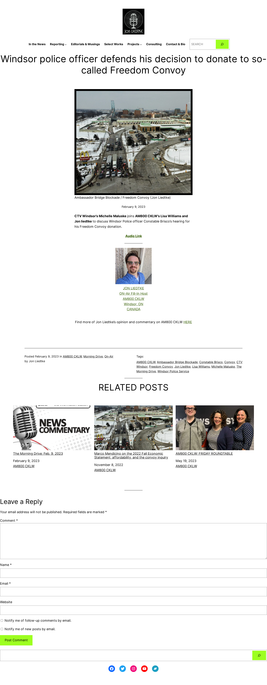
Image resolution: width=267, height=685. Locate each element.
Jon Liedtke (182, 366)
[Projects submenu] (141, 44)
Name (6, 565)
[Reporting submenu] (66, 44)
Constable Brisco (211, 362)
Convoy (229, 362)
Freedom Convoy (161, 366)
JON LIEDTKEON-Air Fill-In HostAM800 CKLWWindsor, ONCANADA (133, 298)
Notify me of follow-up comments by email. (38, 620)
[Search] (222, 44)
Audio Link (133, 236)
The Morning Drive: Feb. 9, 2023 (38, 453)
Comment (9, 520)
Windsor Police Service (173, 371)
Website (6, 602)
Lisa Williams (201, 366)
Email (5, 583)
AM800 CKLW (72, 356)
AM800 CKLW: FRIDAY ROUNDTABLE (204, 453)
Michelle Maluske (223, 366)
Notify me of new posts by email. (30, 629)
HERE (187, 322)
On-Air (108, 356)
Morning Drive (93, 356)
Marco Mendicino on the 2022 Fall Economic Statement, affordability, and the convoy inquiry (131, 455)
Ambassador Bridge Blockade (177, 362)
